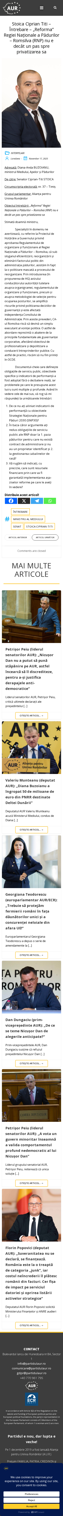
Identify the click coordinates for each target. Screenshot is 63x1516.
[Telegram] (37, 501)
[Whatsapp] (50, 501)
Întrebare (20, 511)
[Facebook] (11, 501)
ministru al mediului (28, 519)
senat (17, 526)
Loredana (15, 158)
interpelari (17, 153)
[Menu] (42, 8)
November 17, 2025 (38, 158)
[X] (24, 501)
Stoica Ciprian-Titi (39, 526)
